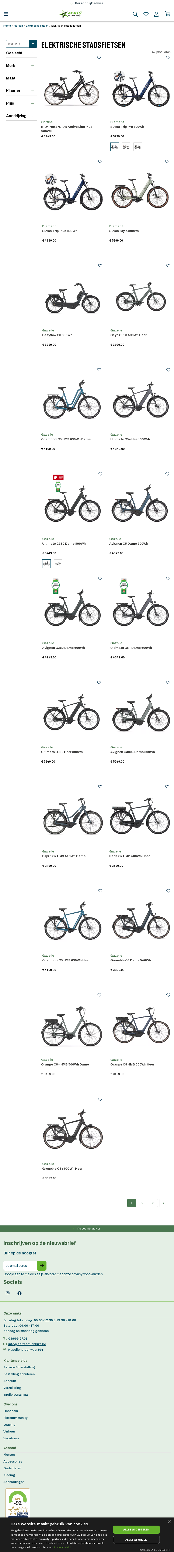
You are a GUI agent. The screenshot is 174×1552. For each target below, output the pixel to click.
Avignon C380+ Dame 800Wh (132, 752)
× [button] (169, 1522)
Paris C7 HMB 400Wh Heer (129, 856)
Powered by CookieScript (154, 1549)
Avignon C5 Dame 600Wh (128, 543)
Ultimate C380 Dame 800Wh (64, 543)
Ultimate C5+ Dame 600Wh (131, 647)
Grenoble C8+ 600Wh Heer (62, 1168)
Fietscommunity (15, 1418)
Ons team (10, 1411)
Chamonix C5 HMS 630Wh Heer (66, 960)
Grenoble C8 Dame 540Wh (130, 960)
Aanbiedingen (14, 1482)
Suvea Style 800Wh (124, 231)
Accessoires (12, 1461)
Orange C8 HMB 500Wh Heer (132, 1064)
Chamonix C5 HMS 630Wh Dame (66, 439)
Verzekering (12, 1387)
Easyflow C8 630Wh (57, 335)
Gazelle (48, 330)
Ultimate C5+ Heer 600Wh (130, 439)
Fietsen (18, 25)
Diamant (117, 122)
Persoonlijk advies (89, 3)
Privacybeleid (62, 1547)
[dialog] (87, 1534)
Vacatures (11, 1438)
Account (9, 1381)
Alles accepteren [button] (136, 1529)
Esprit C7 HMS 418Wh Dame (64, 856)
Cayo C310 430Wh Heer (128, 335)
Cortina (47, 122)
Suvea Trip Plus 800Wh (59, 231)
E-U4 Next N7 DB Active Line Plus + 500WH (68, 129)
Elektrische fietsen (37, 25)
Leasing (9, 1424)
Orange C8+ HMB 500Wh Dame (65, 1064)
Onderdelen (12, 1468)
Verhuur (9, 1431)
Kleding (9, 1475)
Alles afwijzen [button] (136, 1540)
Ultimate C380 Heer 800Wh (62, 752)
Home (7, 25)
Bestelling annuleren (19, 1374)
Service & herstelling (19, 1367)
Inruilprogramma (15, 1394)
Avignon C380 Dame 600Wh (63, 647)
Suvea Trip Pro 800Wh (127, 126)
